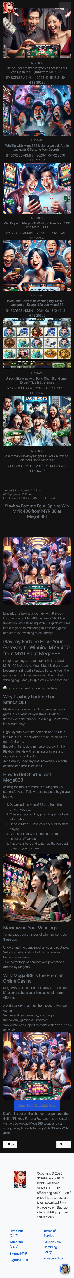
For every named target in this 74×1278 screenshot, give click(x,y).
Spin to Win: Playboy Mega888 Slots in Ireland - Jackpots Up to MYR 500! (37, 458)
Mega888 (37, 63)
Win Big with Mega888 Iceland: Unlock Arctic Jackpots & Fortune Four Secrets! (37, 148)
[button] (65, 7)
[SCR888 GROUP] (8, 7)
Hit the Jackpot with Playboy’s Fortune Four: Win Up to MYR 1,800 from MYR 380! (37, 70)
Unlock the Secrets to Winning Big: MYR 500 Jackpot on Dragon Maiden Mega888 (37, 303)
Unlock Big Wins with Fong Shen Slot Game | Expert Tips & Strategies (37, 380)
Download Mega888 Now (37, 1106)
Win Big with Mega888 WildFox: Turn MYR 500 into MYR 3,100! (37, 225)
